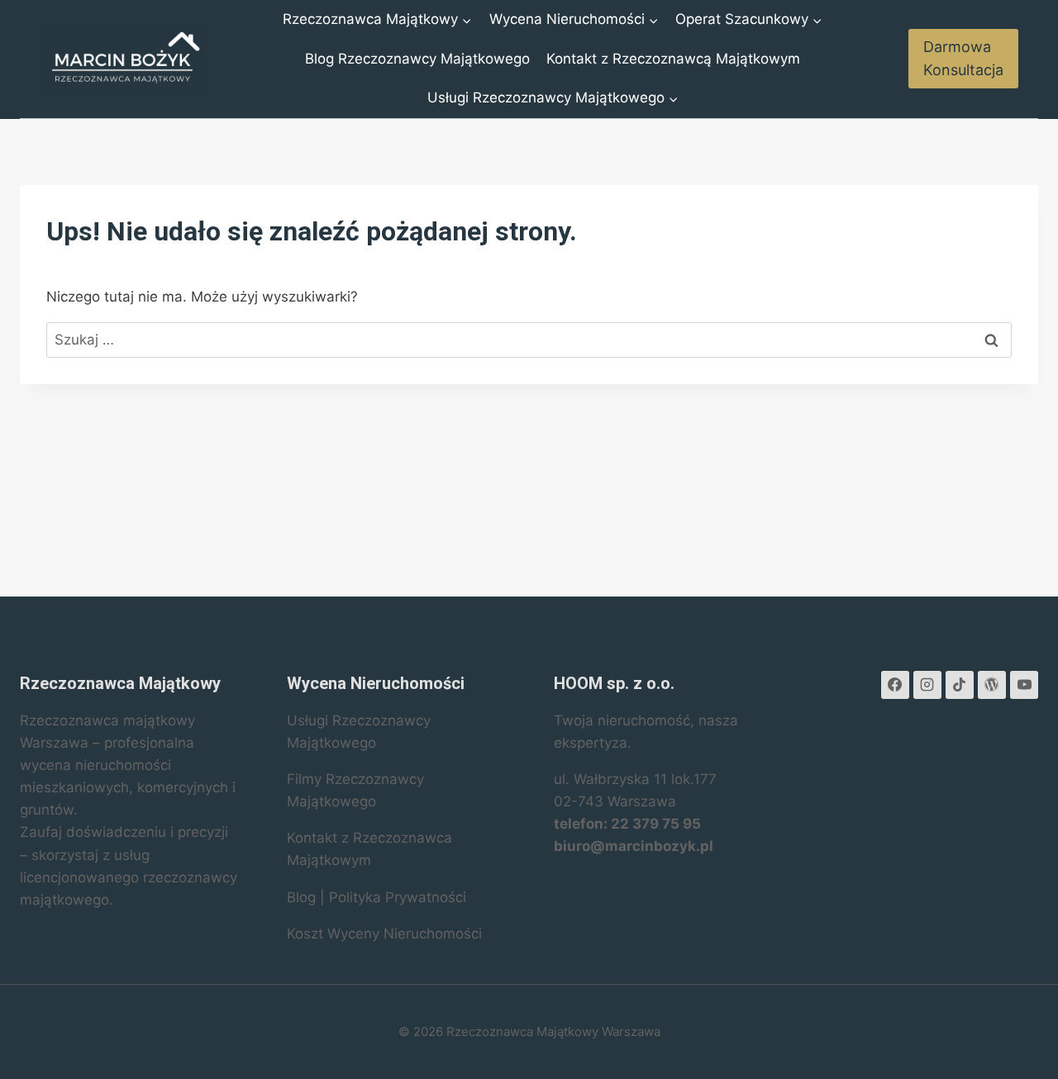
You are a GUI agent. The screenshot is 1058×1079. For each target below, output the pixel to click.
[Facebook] (895, 685)
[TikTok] (960, 685)
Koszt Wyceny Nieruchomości (384, 933)
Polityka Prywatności (397, 897)
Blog (301, 897)
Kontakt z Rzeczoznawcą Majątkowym (673, 58)
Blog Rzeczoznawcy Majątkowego (417, 58)
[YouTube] (1024, 685)
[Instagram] (927, 685)
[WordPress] (992, 685)
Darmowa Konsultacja (963, 58)
